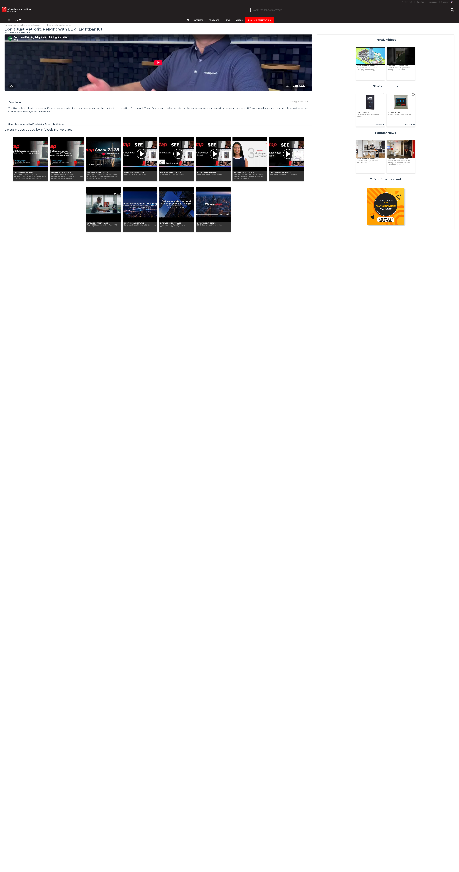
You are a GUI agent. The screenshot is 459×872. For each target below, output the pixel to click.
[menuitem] (9, 20)
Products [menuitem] (214, 20)
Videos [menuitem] (239, 20)
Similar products (385, 86)
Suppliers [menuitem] (198, 20)
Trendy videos (385, 39)
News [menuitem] (227, 20)
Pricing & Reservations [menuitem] (259, 20)
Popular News (385, 133)
